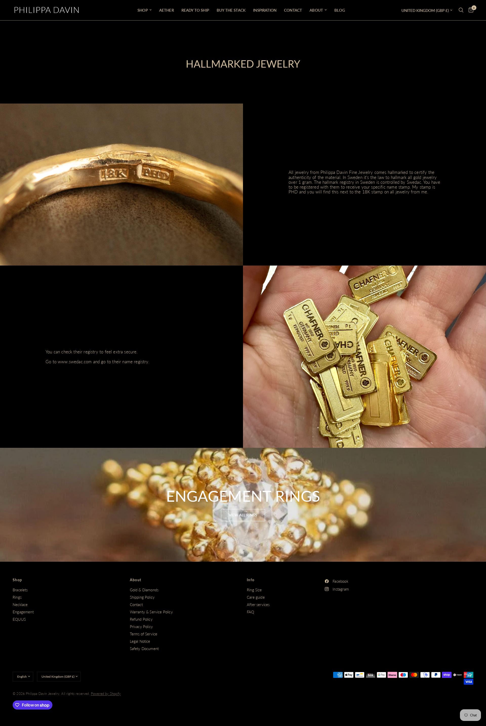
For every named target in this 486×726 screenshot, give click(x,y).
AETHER (166, 10)
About (316, 10)
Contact (293, 10)
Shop (17, 580)
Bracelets (20, 590)
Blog (339, 10)
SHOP (142, 10)
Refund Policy (141, 619)
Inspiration (264, 10)
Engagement (23, 612)
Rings (17, 597)
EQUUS (19, 619)
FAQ (250, 612)
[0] (469, 10)
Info (251, 580)
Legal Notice (140, 641)
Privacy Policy (141, 626)
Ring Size (254, 590)
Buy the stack (231, 10)
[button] (243, 515)
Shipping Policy (142, 597)
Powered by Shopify (106, 694)
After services (258, 604)
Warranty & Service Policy (151, 612)
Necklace (20, 604)
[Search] (461, 10)
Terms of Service (143, 634)
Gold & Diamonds (144, 590)
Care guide (256, 597)
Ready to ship (195, 10)
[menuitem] (144, 10)
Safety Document (144, 648)
